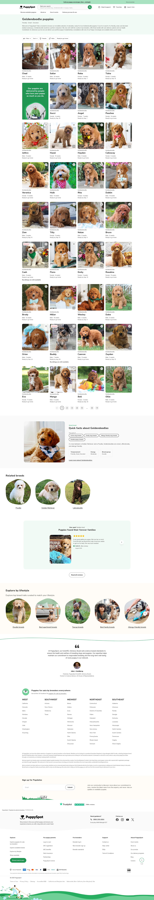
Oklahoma (48, 711)
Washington (26, 729)
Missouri (69, 725)
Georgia (114, 714)
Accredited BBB (41, 881)
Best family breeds (107, 627)
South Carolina (116, 733)
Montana (25, 714)
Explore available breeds (17, 847)
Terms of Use (14, 881)
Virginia (114, 740)
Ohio (68, 736)
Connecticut (93, 703)
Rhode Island (94, 740)
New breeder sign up (79, 845)
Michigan (70, 718)
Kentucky (115, 718)
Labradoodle (78, 508)
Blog (132, 857)
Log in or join (47, 842)
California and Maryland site (56, 881)
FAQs (103, 849)
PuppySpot (5, 810)
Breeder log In (77, 842)
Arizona (47, 703)
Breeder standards (78, 849)
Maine (91, 714)
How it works (54, 12)
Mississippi (115, 725)
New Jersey (93, 729)
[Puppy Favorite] (46, 45)
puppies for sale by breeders (57, 694)
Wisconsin (70, 744)
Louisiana (115, 722)
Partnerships (47, 857)
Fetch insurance (48, 853)
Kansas (69, 714)
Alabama (115, 703)
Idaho (23, 711)
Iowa (68, 711)
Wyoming (25, 733)
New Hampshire (95, 725)
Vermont (92, 744)
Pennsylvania (94, 736)
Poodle (18, 508)
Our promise (134, 849)
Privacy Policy (24, 881)
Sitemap (32, 881)
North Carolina (116, 729)
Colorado (25, 707)
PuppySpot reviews (49, 860)
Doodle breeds (18, 627)
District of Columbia (96, 711)
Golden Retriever (48, 508)
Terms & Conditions (108, 853)
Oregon (24, 722)
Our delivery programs (137, 853)
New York (93, 733)
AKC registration (48, 845)
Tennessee (115, 736)
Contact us (105, 842)
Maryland (92, 718)
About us (43, 12)
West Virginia (116, 744)
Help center (105, 845)
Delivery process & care (69, 12)
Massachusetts (94, 722)
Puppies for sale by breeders (17, 810)
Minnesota (70, 722)
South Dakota (71, 740)
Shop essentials (14, 855)
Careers (133, 860)
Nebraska (70, 729)
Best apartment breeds (48, 627)
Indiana (69, 707)
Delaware (93, 707)
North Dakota (71, 733)
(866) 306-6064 (98, 819)
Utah (23, 725)
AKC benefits (47, 849)
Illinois (69, 703)
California (25, 703)
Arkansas (115, 707)
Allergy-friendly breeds (137, 627)
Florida (114, 711)
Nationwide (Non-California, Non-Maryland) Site (81, 881)
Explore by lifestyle (15, 851)
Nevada (24, 718)
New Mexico (48, 707)
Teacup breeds (77, 627)
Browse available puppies (28, 12)
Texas (46, 714)
